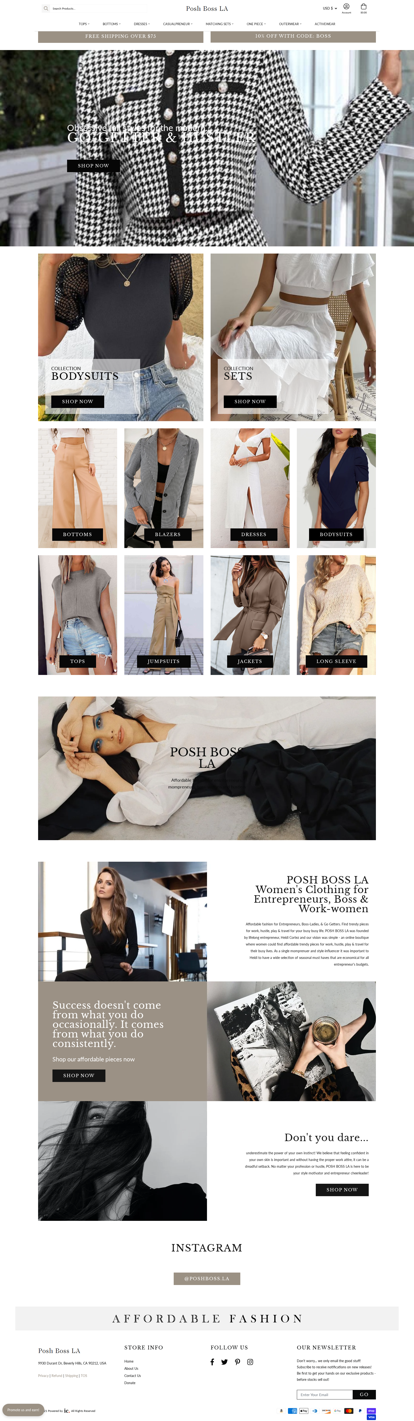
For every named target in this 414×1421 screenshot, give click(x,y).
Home (128, 1361)
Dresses (140, 24)
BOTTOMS (77, 534)
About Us (131, 1368)
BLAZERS (168, 534)
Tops (83, 24)
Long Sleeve (336, 661)
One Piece (255, 24)
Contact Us (132, 1376)
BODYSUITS (336, 534)
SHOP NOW (93, 166)
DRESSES (254, 534)
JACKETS (250, 661)
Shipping (72, 1376)
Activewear (325, 24)
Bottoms (110, 24)
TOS (84, 1376)
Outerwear (289, 24)
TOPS (77, 661)
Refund (57, 1376)
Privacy (43, 1376)
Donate (207, 799)
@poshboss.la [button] (207, 1278)
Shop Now (79, 1075)
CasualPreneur (176, 24)
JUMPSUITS (164, 661)
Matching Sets (218, 24)
